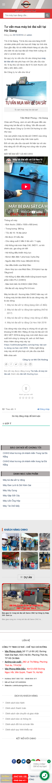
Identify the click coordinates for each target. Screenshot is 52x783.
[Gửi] (47, 15)
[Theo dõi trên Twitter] (23, 761)
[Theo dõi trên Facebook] (14, 761)
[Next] (49, 602)
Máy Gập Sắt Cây (11, 495)
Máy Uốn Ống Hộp (11, 501)
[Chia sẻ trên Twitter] (16, 364)
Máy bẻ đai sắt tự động (14, 480)
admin (29, 35)
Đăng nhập (45, 409)
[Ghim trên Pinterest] (25, 364)
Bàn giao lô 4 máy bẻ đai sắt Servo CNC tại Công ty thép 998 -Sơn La (25, 614)
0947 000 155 (20, 776)
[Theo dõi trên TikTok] (19, 761)
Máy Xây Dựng (10, 490)
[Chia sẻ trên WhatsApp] (6, 364)
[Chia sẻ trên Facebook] (11, 364)
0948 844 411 (20, 780)
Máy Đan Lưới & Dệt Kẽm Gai (17, 485)
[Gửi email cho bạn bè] (21, 364)
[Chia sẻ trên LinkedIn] (30, 364)
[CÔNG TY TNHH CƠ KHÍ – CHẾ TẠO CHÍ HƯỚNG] (26, 4)
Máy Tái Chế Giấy (11, 506)
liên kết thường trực (29, 374)
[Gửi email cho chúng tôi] (28, 761)
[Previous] (2, 602)
